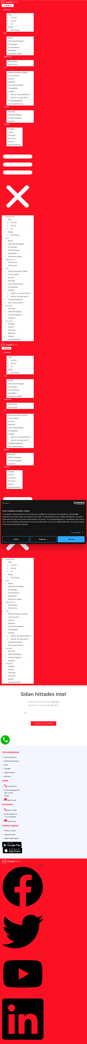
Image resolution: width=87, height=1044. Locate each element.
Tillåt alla (71, 539)
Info (5, 68)
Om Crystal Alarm (15, 104)
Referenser (7, 10)
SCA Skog (15, 30)
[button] (18, 180)
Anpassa (42, 539)
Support (11, 121)
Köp (5, 33)
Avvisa (15, 539)
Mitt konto (12, 65)
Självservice (7, 57)
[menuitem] (6, 124)
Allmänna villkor (15, 54)
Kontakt (6, 107)
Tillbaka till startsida (44, 723)
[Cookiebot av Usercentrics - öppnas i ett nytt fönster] (75, 503)
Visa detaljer (75, 532)
